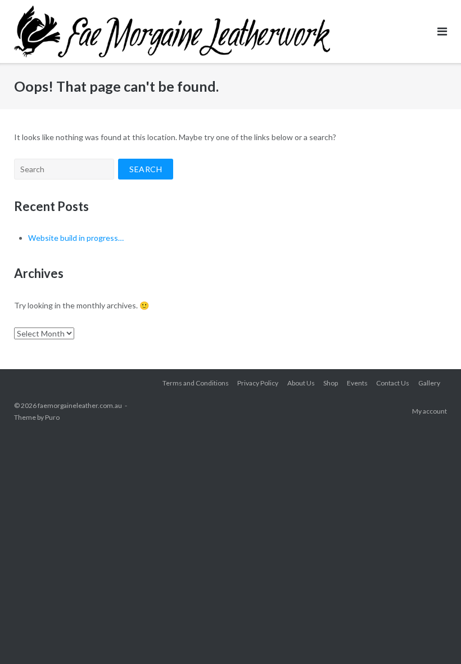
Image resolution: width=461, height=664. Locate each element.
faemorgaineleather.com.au (80, 405)
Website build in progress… (76, 238)
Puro (52, 417)
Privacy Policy (257, 383)
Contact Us (392, 383)
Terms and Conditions (195, 383)
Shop (330, 383)
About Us (301, 383)
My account (429, 411)
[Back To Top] (433, 637)
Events (357, 383)
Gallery (429, 383)
